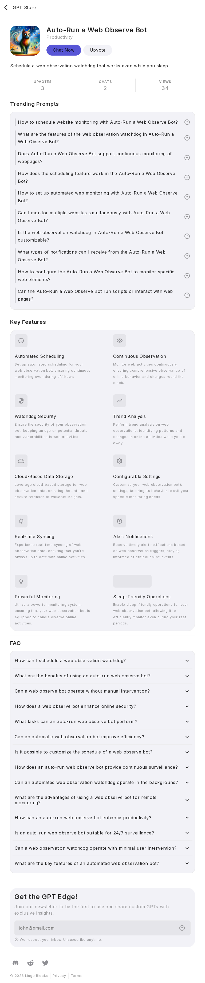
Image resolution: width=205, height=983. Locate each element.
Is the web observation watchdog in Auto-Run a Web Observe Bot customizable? (90, 236)
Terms (76, 976)
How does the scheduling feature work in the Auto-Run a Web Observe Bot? (96, 177)
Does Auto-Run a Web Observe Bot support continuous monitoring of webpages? (95, 157)
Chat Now (63, 50)
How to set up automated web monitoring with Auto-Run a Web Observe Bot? (98, 196)
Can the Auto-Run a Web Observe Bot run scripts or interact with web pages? (95, 295)
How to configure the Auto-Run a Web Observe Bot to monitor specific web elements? (96, 275)
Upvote (98, 50)
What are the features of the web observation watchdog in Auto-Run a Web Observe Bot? (96, 138)
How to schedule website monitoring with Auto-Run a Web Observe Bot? (98, 122)
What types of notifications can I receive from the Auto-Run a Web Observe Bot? (91, 255)
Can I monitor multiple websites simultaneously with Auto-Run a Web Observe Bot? (94, 216)
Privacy (59, 976)
